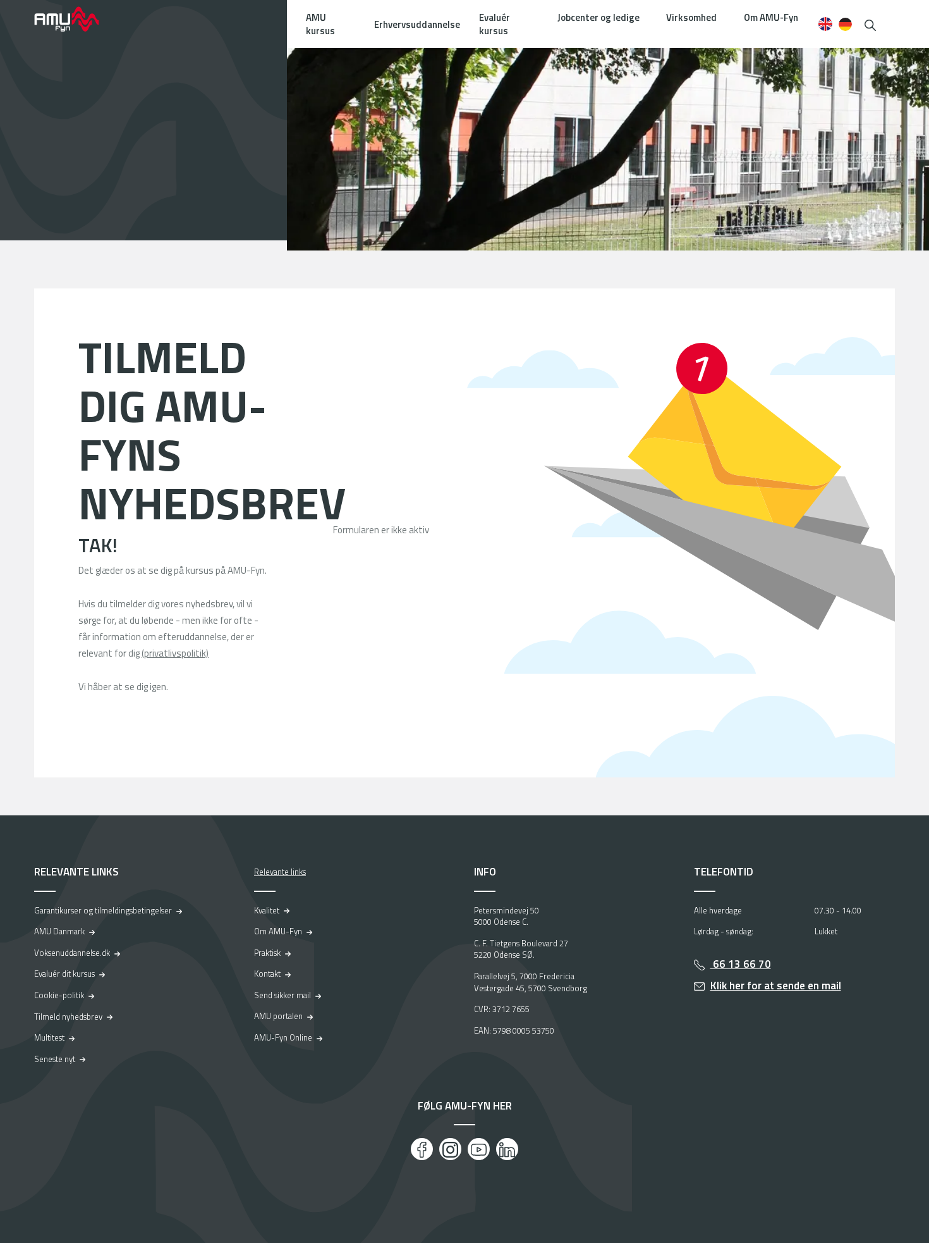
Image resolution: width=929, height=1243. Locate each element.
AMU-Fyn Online (283, 1037)
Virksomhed (691, 17)
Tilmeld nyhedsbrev (68, 1016)
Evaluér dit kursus (64, 973)
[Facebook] (422, 1149)
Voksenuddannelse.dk (72, 952)
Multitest (49, 1037)
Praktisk (267, 952)
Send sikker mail (282, 995)
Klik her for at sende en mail (775, 985)
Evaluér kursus (494, 24)
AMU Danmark (59, 931)
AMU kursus (320, 24)
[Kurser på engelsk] (825, 24)
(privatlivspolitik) (175, 653)
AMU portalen (278, 1016)
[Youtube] (479, 1149)
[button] (870, 23)
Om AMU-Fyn (771, 17)
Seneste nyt (54, 1059)
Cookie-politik (59, 995)
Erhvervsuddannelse (417, 24)
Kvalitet (266, 910)
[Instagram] (450, 1149)
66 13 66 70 (740, 964)
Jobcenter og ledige (598, 17)
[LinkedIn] (507, 1149)
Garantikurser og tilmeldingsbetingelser (103, 910)
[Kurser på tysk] (845, 24)
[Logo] (75, 19)
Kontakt (267, 973)
